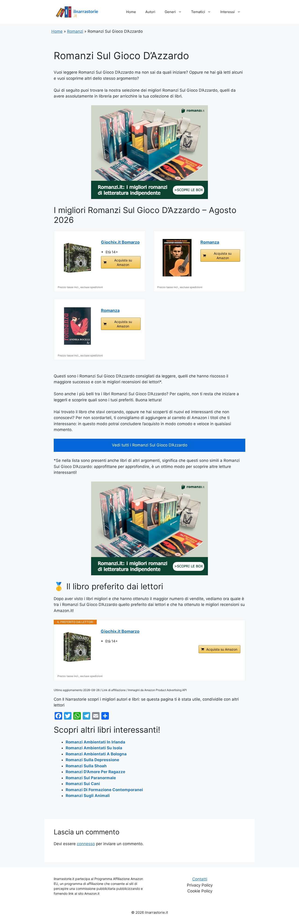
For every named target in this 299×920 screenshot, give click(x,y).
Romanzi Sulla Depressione (92, 759)
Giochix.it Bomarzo (120, 242)
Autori (150, 12)
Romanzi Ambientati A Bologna (96, 754)
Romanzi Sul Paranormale (91, 777)
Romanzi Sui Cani (83, 783)
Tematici (198, 12)
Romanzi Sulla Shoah (86, 766)
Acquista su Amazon (123, 262)
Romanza (209, 242)
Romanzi (75, 31)
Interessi (227, 12)
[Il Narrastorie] (77, 11)
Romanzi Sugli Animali (88, 795)
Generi (170, 12)
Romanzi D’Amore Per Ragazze (95, 771)
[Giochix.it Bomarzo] (77, 257)
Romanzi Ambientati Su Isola (94, 748)
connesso (86, 843)
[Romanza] (177, 257)
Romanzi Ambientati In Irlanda (95, 742)
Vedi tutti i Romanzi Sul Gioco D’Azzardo (149, 445)
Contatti (199, 879)
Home (131, 12)
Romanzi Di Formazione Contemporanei (104, 789)
